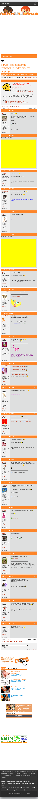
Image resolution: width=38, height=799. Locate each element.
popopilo (4, 339)
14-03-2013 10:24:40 (8, 600)
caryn (3, 439)
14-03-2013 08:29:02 (8, 336)
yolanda (4, 390)
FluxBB (34, 649)
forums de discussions (7, 790)
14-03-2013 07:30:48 (8, 211)
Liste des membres (10, 74)
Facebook (16, 13)
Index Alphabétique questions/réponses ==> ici (16, 102)
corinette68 (5, 365)
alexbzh (4, 626)
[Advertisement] (19, 35)
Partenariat (25, 784)
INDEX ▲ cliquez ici (16, 421)
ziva (3, 214)
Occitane (4, 416)
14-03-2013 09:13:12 (8, 459)
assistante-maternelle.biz (18, 788)
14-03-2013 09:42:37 (8, 530)
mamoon (4, 173)
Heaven (4, 272)
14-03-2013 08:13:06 (8, 270)
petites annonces (19, 790)
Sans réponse (33, 77)
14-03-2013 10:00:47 (8, 576)
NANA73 (4, 113)
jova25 (3, 533)
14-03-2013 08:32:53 (8, 363)
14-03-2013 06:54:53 (8, 110)
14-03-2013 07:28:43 (8, 171)
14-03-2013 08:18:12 (8, 289)
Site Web (4, 183)
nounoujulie (5, 191)
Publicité (18, 784)
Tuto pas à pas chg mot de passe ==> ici (14, 101)
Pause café (9, 106)
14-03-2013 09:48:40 (8, 553)
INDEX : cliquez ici (15, 353)
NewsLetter (21, 13)
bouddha (4, 510)
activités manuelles (31, 788)
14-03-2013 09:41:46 (8, 507)
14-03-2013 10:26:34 (8, 623)
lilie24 (3, 603)
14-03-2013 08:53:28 (8, 387)
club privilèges (29, 790)
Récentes (27, 77)
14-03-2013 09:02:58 (8, 414)
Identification (4, 75)
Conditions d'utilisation (22, 781)
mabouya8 (4, 485)
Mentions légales (10, 781)
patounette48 (5, 291)
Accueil (3, 74)
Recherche (24, 74)
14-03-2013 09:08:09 (8, 437)
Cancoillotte (5, 315)
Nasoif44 (4, 462)
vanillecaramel (5, 556)
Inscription (30, 74)
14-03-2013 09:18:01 (8, 482)
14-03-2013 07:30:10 (8, 189)
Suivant (9, 108)
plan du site (11, 784)
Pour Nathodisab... (17, 106)
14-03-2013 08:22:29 (8, 313)
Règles (18, 74)
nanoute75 (4, 579)
